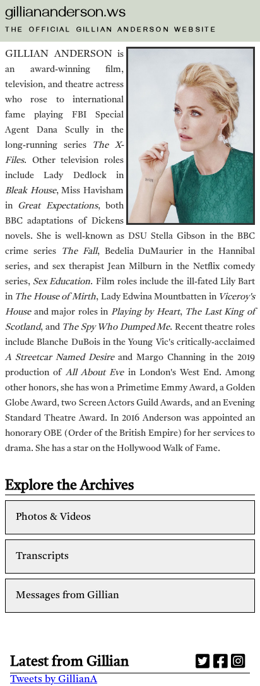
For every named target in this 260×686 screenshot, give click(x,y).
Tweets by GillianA (53, 680)
